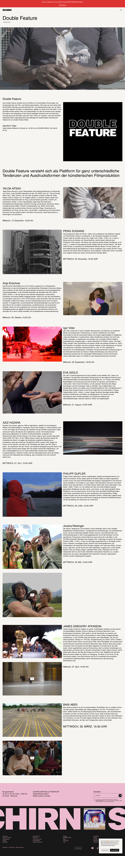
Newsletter (5, 842)
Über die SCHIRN (7, 837)
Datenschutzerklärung (99, 800)
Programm (5, 836)
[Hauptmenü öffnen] (121, 10)
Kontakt (4, 840)
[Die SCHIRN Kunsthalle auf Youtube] (92, 848)
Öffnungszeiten (6, 839)
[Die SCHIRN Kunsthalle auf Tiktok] (97, 848)
